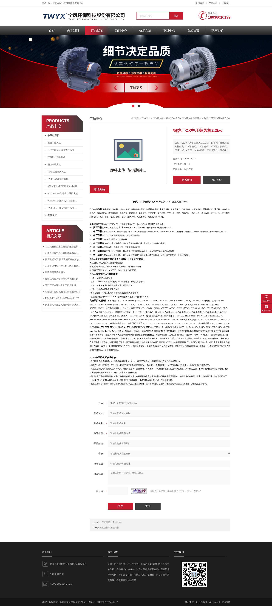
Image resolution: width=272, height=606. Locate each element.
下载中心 (169, 30)
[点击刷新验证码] (139, 491)
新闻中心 (121, 30)
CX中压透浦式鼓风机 (58, 179)
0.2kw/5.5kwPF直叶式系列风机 (62, 186)
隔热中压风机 (54, 164)
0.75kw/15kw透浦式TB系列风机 (63, 193)
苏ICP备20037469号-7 (107, 602)
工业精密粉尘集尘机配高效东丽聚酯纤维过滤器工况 (63, 246)
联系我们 (226, 3)
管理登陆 (226, 602)
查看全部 (52, 215)
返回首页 (200, 3)
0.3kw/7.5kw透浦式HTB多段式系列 (64, 201)
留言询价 (217, 179)
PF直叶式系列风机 (56, 157)
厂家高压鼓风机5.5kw (112, 522)
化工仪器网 (201, 602)
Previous (108, 87)
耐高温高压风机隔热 (55, 272)
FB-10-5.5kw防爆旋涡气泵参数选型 (62, 298)
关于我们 (73, 30)
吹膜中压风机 (54, 143)
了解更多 (136, 87)
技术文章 (145, 30)
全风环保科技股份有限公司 (70, 3)
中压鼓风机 (53, 135)
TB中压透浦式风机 (57, 172)
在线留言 (213, 3)
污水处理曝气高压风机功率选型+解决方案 (63, 253)
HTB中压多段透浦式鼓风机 (61, 150)
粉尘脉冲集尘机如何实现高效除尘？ (62, 292)
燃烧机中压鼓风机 (110, 527)
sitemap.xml (214, 602)
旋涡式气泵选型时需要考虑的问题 (61, 279)
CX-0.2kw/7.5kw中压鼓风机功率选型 (65, 208)
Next (163, 87)
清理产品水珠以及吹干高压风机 (60, 285)
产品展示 (97, 30)
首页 (52, 30)
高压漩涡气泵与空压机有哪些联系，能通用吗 (63, 266)
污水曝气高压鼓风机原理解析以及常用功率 (63, 305)
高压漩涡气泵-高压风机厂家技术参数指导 (63, 259)
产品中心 (145, 118)
